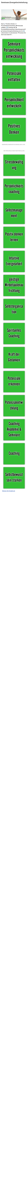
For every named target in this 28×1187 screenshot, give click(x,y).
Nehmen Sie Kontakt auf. (8, 491)
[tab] (14, 144)
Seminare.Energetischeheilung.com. (14, 144)
